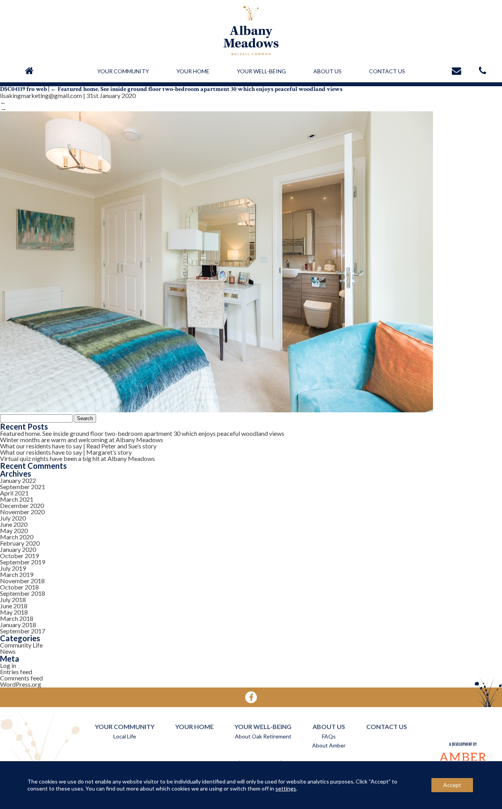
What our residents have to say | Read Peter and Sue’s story (78, 446)
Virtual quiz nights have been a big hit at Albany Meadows (77, 458)
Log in (8, 665)
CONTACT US (387, 71)
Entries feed (16, 671)
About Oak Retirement (263, 736)
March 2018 (16, 618)
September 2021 (22, 486)
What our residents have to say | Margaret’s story (66, 452)
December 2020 (22, 505)
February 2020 (20, 543)
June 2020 (13, 524)
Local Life (124, 736)
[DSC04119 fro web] (216, 409)
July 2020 (13, 518)
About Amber (329, 745)
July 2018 (13, 599)
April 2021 (14, 493)
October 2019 (19, 555)
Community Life (21, 645)
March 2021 (16, 499)
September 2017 (22, 631)
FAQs (329, 736)
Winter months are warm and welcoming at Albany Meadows (81, 439)
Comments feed (21, 678)
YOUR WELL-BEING (261, 71)
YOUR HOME (192, 71)
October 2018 (19, 587)
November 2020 (22, 511)
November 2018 (22, 580)
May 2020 (14, 530)
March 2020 (16, 537)
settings (285, 788)
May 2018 (14, 612)
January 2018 (18, 624)
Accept (452, 785)
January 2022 (18, 480)
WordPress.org (20, 684)
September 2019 (22, 562)
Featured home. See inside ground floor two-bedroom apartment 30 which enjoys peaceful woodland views (196, 89)
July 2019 (13, 568)
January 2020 (18, 549)
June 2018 (13, 605)
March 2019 (16, 574)
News (8, 651)
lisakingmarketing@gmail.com (41, 95)
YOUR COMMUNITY (123, 71)
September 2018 (22, 593)
